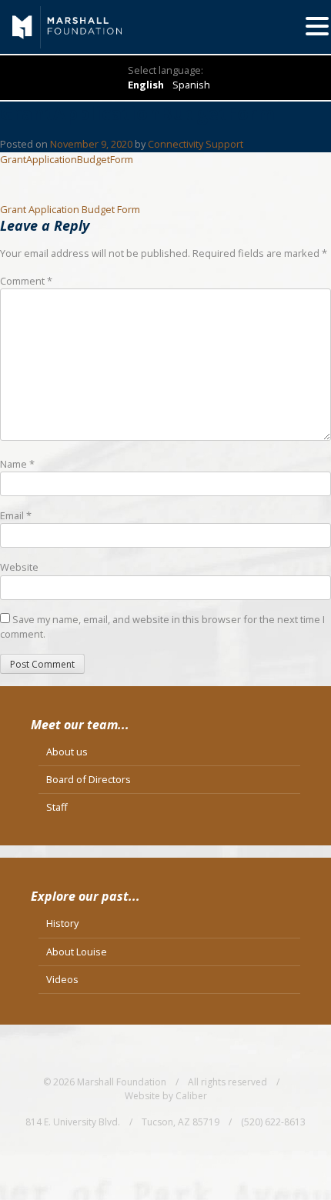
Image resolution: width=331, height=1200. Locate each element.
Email (16, 515)
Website (19, 567)
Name (17, 464)
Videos (62, 979)
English (146, 85)
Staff (57, 807)
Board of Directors (88, 779)
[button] (317, 26)
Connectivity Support (195, 144)
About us (67, 751)
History (62, 923)
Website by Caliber (166, 1095)
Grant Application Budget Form (70, 209)
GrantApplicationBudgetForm (66, 159)
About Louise (76, 951)
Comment (26, 281)
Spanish (191, 85)
